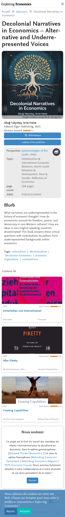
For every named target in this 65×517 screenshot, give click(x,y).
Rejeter (10, 511)
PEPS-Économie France (18, 465)
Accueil (6, 11)
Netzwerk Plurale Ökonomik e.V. (27, 453)
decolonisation (38, 251)
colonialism (19, 251)
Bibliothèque (34, 135)
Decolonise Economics (18, 255)
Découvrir (22, 11)
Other (33, 154)
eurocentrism (30, 259)
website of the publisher (33, 142)
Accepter (25, 511)
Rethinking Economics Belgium (39, 461)
